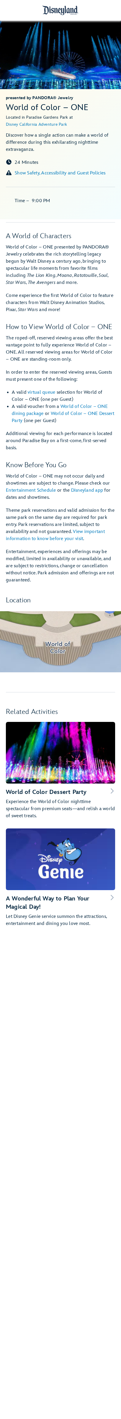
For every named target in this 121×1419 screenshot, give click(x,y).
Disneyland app (87, 490)
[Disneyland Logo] (60, 10)
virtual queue (41, 392)
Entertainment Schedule (31, 490)
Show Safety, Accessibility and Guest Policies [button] (60, 173)
